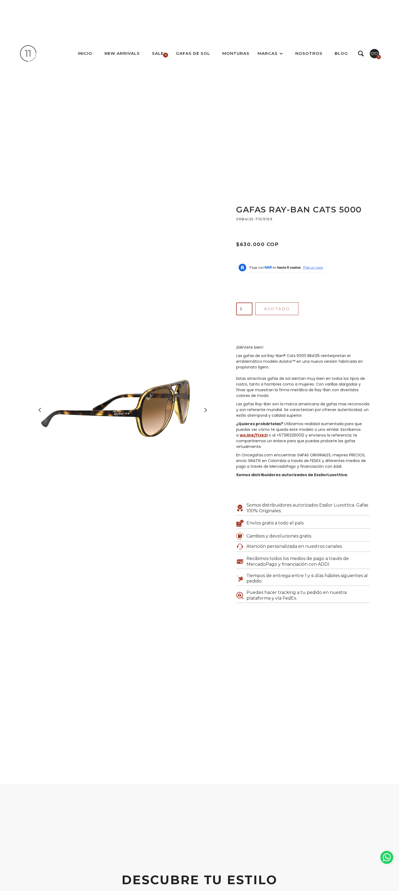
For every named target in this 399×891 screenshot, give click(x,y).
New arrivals (122, 53)
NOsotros (308, 53)
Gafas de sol (193, 53)
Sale (158, 53)
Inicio (85, 53)
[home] (28, 53)
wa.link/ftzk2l (254, 435)
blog (341, 53)
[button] (270, 53)
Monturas (235, 53)
